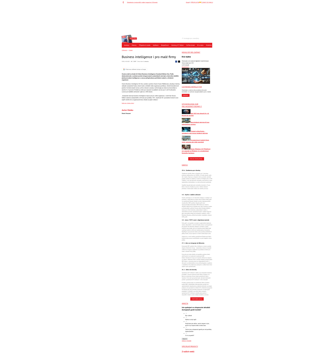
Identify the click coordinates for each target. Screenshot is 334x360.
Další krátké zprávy (197, 299)
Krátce (185, 165)
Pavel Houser (126, 61)
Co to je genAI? (189, 335)
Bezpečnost (165, 45)
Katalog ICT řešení (177, 45)
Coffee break (190, 45)
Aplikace (155, 45)
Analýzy (126, 45)
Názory (134, 45)
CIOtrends (124, 50)
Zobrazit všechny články (196, 159)
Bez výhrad (188, 315)
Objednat (185, 95)
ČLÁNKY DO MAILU (207, 2)
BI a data (200, 45)
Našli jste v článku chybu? (128, 103)
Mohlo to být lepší (190, 319)
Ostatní (131, 50)
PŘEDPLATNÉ (195, 2)
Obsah (188, 2)
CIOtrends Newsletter (192, 87)
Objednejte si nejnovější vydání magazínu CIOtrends (142, 2)
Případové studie (144, 45)
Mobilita (209, 45)
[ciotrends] (124, 2)
